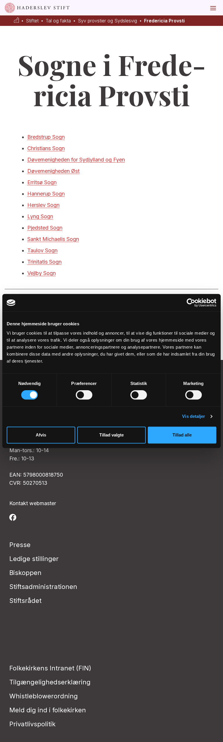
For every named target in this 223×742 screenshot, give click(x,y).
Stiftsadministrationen (43, 586)
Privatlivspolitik (32, 723)
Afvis (41, 434)
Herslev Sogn (43, 205)
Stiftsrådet (25, 600)
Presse (19, 544)
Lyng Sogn (40, 216)
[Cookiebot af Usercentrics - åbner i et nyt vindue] (191, 302)
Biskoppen (25, 572)
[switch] (84, 395)
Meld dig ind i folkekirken (47, 710)
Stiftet (32, 21)
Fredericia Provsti (164, 21)
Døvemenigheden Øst (53, 171)
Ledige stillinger (34, 558)
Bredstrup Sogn (46, 137)
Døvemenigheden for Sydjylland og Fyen (76, 160)
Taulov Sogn (42, 250)
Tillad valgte (111, 434)
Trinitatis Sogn (44, 262)
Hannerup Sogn (46, 194)
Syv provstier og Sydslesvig (107, 21)
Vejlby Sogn (41, 273)
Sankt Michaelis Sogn (53, 239)
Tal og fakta (58, 21)
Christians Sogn (46, 148)
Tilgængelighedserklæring (50, 682)
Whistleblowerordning (43, 696)
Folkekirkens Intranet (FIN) (50, 668)
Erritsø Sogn (42, 182)
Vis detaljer (193, 416)
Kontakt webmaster (32, 503)
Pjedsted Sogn (44, 228)
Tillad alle (182, 434)
